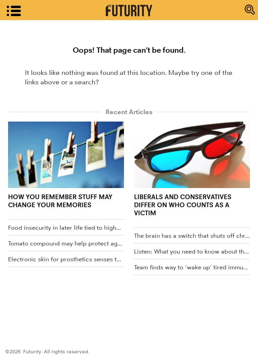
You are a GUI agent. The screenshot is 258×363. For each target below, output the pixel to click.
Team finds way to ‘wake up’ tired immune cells (192, 267)
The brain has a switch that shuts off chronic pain (192, 235)
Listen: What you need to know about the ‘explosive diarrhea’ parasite (192, 251)
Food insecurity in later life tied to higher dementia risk (66, 227)
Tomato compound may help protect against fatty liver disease (66, 243)
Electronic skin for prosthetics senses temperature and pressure (66, 259)
